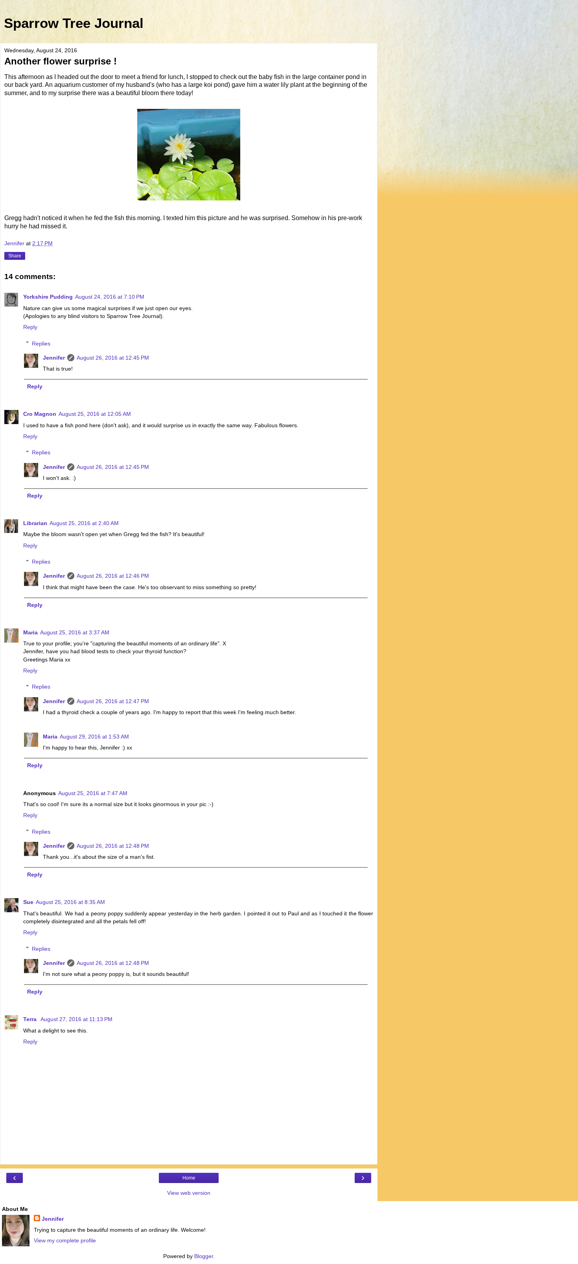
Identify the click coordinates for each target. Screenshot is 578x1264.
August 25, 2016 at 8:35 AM (70, 902)
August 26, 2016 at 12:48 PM (113, 846)
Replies (41, 343)
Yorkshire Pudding (48, 297)
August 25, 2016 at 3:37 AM (74, 632)
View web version (188, 1193)
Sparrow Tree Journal (74, 23)
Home (188, 1178)
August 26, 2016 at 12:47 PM (113, 701)
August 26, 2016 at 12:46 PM (113, 576)
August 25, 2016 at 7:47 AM (92, 793)
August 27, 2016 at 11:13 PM (76, 1019)
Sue (28, 902)
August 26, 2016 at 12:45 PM (113, 358)
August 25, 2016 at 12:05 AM (95, 414)
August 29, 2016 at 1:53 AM (94, 736)
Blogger (203, 1256)
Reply (30, 327)
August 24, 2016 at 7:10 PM (109, 297)
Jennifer (54, 358)
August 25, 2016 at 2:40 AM (84, 523)
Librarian (35, 523)
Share (14, 256)
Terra (30, 1019)
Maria (30, 632)
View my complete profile (65, 1240)
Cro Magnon (39, 414)
